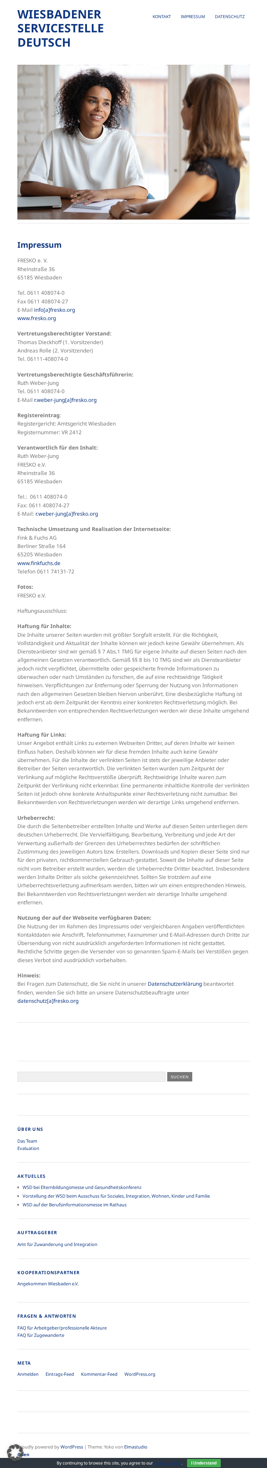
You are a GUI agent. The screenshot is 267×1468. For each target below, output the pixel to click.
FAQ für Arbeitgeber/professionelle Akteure (62, 1328)
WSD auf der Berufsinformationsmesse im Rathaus (75, 1204)
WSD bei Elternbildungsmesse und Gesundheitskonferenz (82, 1187)
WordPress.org (139, 1374)
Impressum (193, 16)
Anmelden (28, 1374)
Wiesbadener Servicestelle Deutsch (60, 28)
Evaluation (28, 1148)
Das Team (27, 1141)
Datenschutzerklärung (175, 983)
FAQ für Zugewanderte (40, 1335)
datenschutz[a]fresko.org (48, 1000)
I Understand (204, 1463)
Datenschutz (230, 16)
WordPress (71, 1447)
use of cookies (167, 1463)
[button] (15, 1452)
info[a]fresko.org (54, 309)
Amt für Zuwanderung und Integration (57, 1244)
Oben (23, 1454)
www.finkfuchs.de (38, 563)
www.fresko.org (36, 318)
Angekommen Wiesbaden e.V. (48, 1283)
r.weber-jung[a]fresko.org (65, 399)
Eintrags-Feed (60, 1374)
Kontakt (162, 16)
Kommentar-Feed (99, 1374)
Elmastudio (135, 1447)
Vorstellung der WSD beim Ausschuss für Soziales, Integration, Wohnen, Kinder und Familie (116, 1196)
